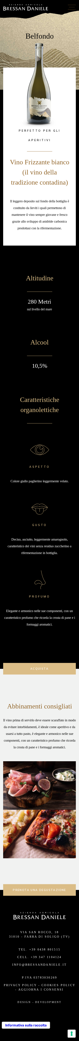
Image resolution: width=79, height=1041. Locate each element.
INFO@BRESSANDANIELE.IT (39, 964)
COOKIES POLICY (58, 985)
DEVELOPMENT (48, 1002)
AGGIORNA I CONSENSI (41, 989)
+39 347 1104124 (46, 957)
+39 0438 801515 (44, 949)
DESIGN (24, 1002)
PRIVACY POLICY (20, 985)
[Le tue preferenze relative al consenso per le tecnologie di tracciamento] (72, 1034)
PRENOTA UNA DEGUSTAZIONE (39, 890)
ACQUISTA (39, 668)
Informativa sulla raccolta (26, 1025)
